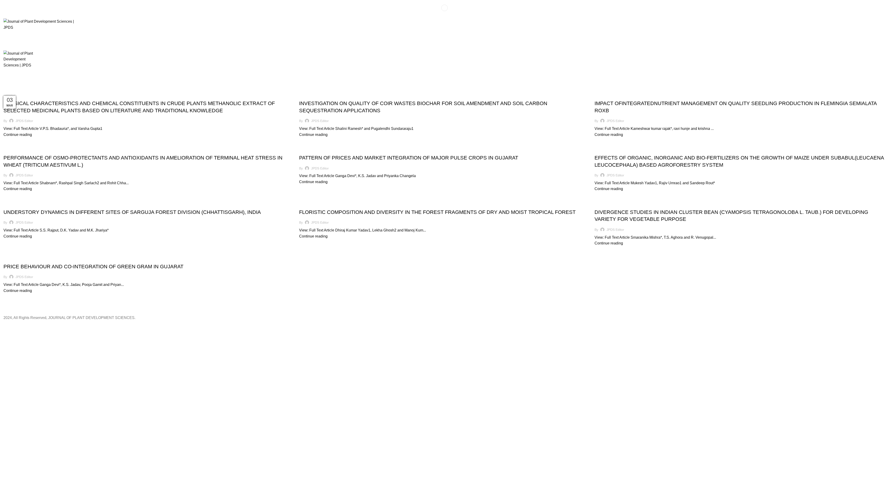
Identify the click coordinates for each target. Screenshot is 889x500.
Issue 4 (19, 95)
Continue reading (17, 135)
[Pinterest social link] (444, 15)
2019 (18, 89)
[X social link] (439, 15)
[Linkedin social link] (450, 15)
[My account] (444, 7)
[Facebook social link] (434, 15)
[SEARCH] (878, 36)
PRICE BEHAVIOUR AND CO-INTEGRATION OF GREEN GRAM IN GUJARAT (93, 266)
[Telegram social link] (455, 15)
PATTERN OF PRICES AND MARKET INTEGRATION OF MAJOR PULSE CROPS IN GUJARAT (408, 158)
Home (7, 89)
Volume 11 (32, 89)
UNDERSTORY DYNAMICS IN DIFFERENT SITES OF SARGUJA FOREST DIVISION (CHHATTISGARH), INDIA (132, 212)
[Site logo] (43, 24)
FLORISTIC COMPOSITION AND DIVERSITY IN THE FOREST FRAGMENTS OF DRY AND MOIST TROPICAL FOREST (437, 212)
